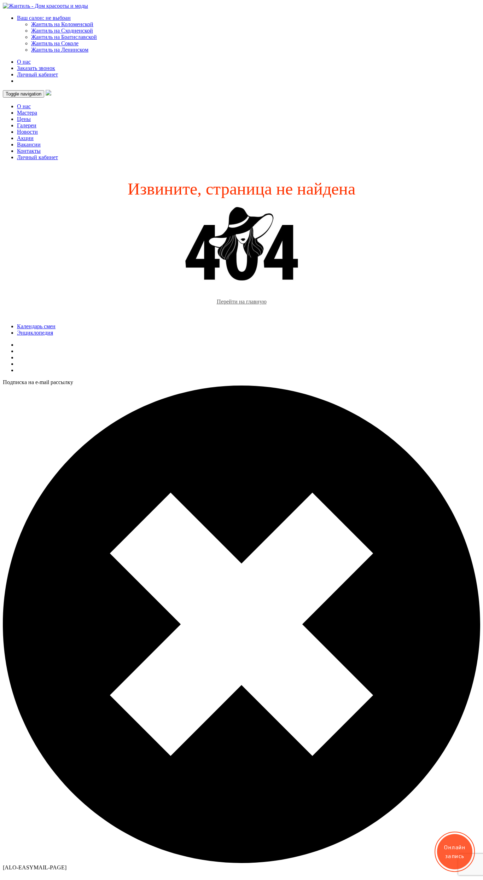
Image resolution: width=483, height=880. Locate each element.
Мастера (27, 113)
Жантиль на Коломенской (62, 24)
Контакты (29, 151)
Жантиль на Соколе (54, 43)
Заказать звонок (36, 68)
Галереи (26, 125)
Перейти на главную (242, 302)
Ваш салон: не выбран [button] (44, 18)
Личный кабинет (37, 74)
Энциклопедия (35, 333)
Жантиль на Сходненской (62, 31)
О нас (24, 62)
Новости (27, 132)
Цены (24, 119)
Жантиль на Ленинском (59, 50)
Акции (25, 138)
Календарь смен (36, 326)
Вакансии (29, 144)
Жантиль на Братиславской (64, 37)
